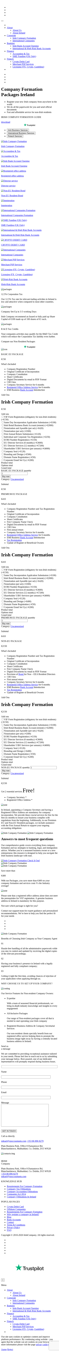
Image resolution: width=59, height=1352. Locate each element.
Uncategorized (17, 479)
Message (5, 1102)
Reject (10, 1349)
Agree (4, 1349)
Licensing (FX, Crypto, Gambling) (28, 67)
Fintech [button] (10, 59)
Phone (4, 1082)
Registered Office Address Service (22, 387)
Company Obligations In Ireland (21, 1197)
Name (4, 1071)
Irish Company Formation (24, 38)
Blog (9, 1217)
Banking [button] (11, 43)
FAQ (9, 1230)
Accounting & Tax (21, 54)
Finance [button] (10, 51)
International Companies (24, 40)
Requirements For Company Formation (24, 1186)
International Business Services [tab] (21, 133)
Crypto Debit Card (21, 61)
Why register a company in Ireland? (23, 1214)
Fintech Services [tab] (15, 136)
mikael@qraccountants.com (13, 1141)
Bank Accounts (14, 1219)
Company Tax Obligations (19, 1189)
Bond (21, 674)
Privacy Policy (13, 1227)
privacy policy (42, 1344)
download (5, 122)
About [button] (10, 27)
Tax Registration (14, 540)
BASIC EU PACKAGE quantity (16, 470)
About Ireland (19, 33)
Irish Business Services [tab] (18, 130)
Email (3, 1092)
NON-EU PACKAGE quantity (15, 767)
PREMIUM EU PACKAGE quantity (18, 617)
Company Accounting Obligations (22, 1191)
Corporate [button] (11, 35)
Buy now (5, 476)
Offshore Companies (16, 1209)
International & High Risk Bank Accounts (32, 48)
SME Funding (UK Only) (24, 56)
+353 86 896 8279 (35, 1141)
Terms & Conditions (16, 1225)
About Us (17, 30)
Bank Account (26, 390)
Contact (10, 1222)
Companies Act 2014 (16, 1194)
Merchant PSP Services (23, 64)
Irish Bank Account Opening (26, 46)
